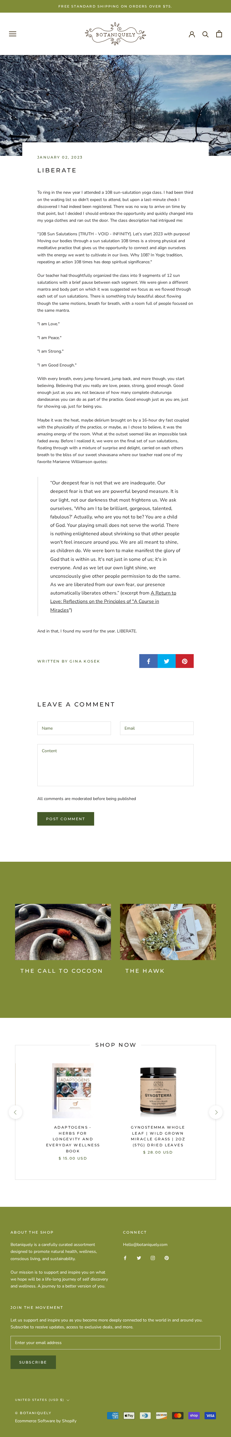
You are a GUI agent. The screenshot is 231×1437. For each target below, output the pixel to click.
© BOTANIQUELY (33, 1413)
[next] (215, 1112)
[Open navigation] (12, 33)
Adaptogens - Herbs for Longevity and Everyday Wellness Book (73, 1139)
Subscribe (33, 1362)
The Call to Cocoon (61, 971)
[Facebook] (125, 1257)
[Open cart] (219, 33)
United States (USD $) (39, 1400)
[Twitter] (139, 1257)
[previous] (15, 1112)
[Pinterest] (167, 1257)
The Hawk (145, 971)
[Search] (205, 34)
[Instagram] (153, 1257)
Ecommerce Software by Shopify (45, 1421)
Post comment (65, 819)
